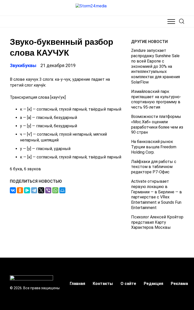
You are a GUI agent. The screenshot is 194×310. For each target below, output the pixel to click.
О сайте (128, 283)
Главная (77, 283)
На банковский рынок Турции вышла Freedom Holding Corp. (153, 147)
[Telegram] (34, 190)
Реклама (179, 283)
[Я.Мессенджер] (27, 190)
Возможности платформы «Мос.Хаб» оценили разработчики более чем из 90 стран (157, 124)
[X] (41, 190)
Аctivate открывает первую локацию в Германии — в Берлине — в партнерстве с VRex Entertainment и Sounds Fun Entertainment (156, 194)
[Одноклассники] (20, 190)
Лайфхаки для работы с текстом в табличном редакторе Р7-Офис (153, 167)
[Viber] (48, 190)
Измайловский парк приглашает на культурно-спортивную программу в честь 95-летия (156, 99)
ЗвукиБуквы (23, 65)
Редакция (153, 283)
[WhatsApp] (55, 190)
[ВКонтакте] (13, 190)
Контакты (103, 283)
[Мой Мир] (62, 190)
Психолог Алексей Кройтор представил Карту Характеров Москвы (157, 222)
